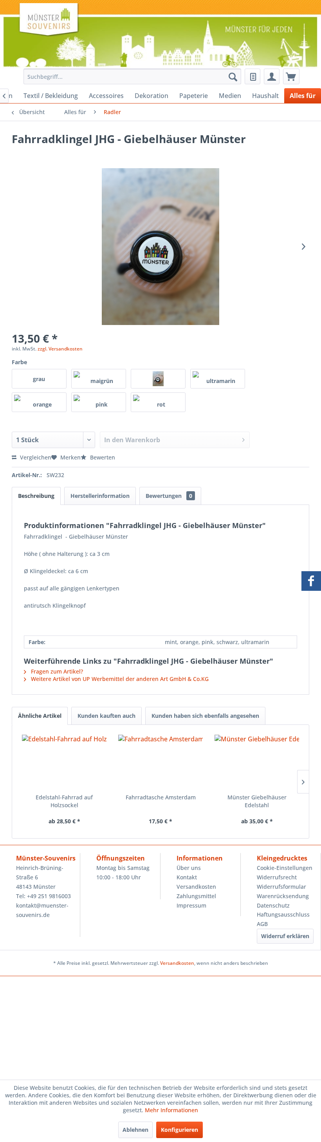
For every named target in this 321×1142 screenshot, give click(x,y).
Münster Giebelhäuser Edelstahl (257, 801)
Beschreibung (36, 495)
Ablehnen (135, 1129)
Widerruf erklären (285, 936)
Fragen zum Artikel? (56, 671)
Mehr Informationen (171, 1110)
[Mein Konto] (272, 76)
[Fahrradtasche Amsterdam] (160, 762)
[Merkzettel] (252, 76)
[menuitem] (130, 76)
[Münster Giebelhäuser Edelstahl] (257, 762)
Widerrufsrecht (277, 877)
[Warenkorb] (291, 76)
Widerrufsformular (281, 886)
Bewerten (101, 457)
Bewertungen (169, 495)
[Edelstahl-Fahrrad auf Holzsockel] (64, 762)
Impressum (191, 905)
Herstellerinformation (100, 495)
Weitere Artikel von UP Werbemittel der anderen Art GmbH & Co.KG (119, 679)
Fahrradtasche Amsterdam (161, 797)
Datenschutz (273, 905)
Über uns (189, 867)
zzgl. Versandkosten (60, 348)
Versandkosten (196, 886)
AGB (262, 924)
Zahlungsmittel (196, 896)
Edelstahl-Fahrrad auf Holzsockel (64, 801)
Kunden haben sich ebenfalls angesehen (205, 715)
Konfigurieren (179, 1129)
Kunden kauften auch (106, 715)
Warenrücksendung (283, 896)
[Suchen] (233, 76)
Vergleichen (34, 457)
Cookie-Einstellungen (284, 867)
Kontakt (187, 877)
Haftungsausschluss (283, 914)
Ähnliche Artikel (39, 715)
